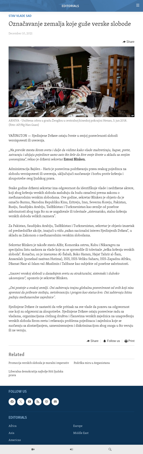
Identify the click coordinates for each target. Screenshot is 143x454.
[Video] (33, 449)
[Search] (110, 449)
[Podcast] (46, 401)
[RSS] (38, 401)
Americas (15, 440)
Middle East (80, 433)
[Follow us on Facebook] (12, 401)
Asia (11, 433)
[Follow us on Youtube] (29, 401)
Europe (77, 426)
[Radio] (71, 449)
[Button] (129, 41)
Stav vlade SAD (20, 16)
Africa (13, 426)
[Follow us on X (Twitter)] (20, 401)
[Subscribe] (55, 401)
